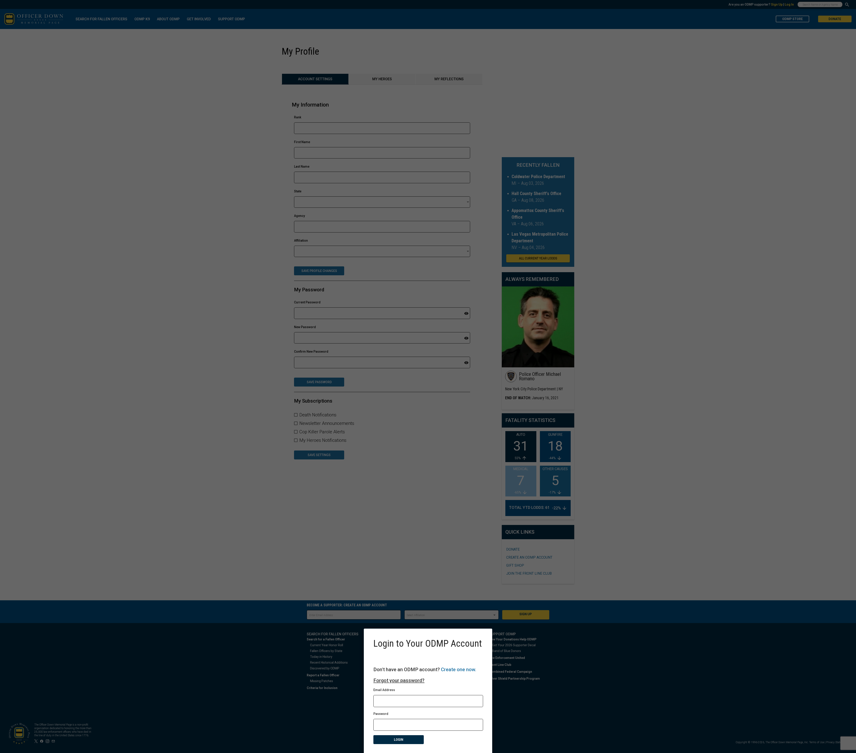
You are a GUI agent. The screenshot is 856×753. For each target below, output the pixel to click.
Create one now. (458, 669)
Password (380, 714)
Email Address (384, 690)
